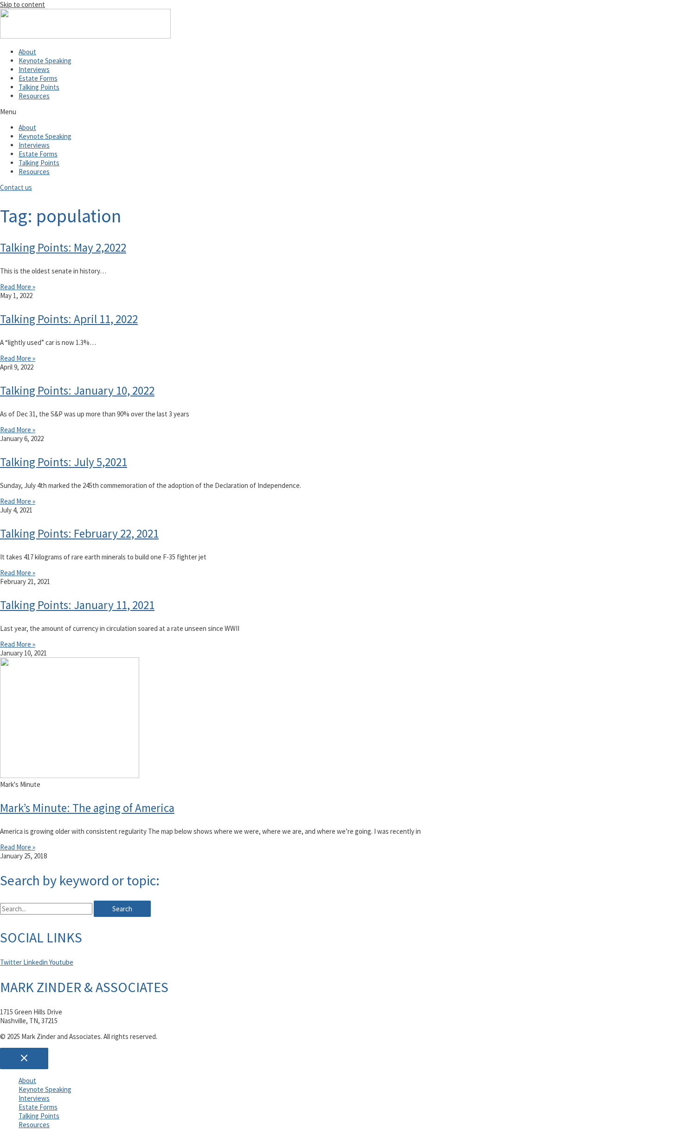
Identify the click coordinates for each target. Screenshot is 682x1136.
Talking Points (39, 87)
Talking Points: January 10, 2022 (77, 390)
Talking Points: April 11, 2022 (69, 319)
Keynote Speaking (45, 60)
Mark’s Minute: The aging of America (87, 807)
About (27, 51)
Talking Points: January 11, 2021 (77, 604)
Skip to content (22, 4)
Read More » (17, 286)
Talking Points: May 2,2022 (63, 247)
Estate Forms (38, 78)
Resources (34, 95)
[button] (341, 111)
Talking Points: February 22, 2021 (79, 533)
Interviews (34, 69)
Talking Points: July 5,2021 (63, 461)
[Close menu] (24, 1058)
